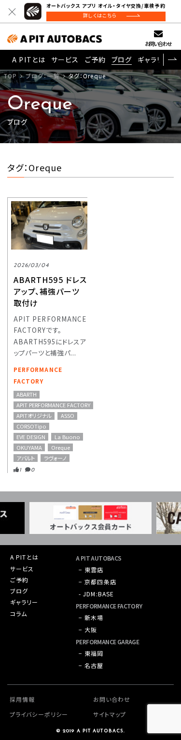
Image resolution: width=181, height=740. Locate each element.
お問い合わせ (158, 43)
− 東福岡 (91, 653)
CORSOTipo (31, 426)
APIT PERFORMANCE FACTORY (53, 405)
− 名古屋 (91, 665)
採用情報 (22, 699)
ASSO (67, 415)
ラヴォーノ (55, 457)
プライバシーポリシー (39, 714)
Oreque (60, 447)
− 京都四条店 (97, 581)
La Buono (67, 436)
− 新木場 (91, 617)
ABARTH (26, 394)
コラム (18, 613)
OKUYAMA (29, 447)
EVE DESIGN (30, 436)
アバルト (25, 457)
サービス (65, 59)
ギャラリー (154, 59)
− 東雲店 (91, 569)
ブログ (121, 59)
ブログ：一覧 (43, 76)
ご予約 (95, 59)
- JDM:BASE (96, 594)
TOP (10, 76)
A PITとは (28, 59)
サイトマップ (109, 714)
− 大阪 (88, 629)
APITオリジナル (34, 415)
